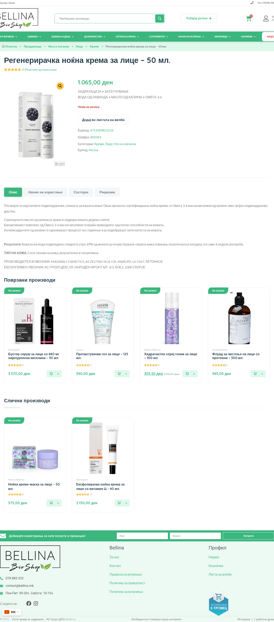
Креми (94, 46)
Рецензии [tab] (107, 192)
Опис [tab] (13, 192)
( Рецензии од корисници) (39, 69)
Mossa (93, 150)
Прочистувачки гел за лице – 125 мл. (102, 356)
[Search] (159, 18)
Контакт (115, 566)
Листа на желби (220, 574)
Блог (12, 2)
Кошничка (216, 566)
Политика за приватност (127, 583)
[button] (54, 373)
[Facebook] (28, 603)
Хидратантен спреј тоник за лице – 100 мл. (170, 356)
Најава (214, 557)
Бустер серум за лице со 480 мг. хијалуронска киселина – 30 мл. (34, 356)
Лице (79, 46)
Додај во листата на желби (103, 120)
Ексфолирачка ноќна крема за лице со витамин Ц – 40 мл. (100, 486)
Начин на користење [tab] (45, 192)
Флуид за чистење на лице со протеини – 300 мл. (236, 356)
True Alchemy (219, 349)
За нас (4, 2)
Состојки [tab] (81, 192)
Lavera (79, 349)
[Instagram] (35, 603)
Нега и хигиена (58, 46)
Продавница (33, 46)
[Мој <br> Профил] (266, 18)
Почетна (11, 46)
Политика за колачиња (126, 591)
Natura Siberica (152, 349)
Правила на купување (126, 574)
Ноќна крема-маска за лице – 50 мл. (34, 486)
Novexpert (14, 349)
